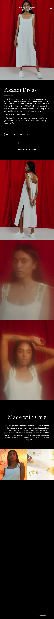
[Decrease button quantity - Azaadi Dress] (7, 143)
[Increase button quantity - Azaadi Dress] (18, 143)
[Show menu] (3, 9)
